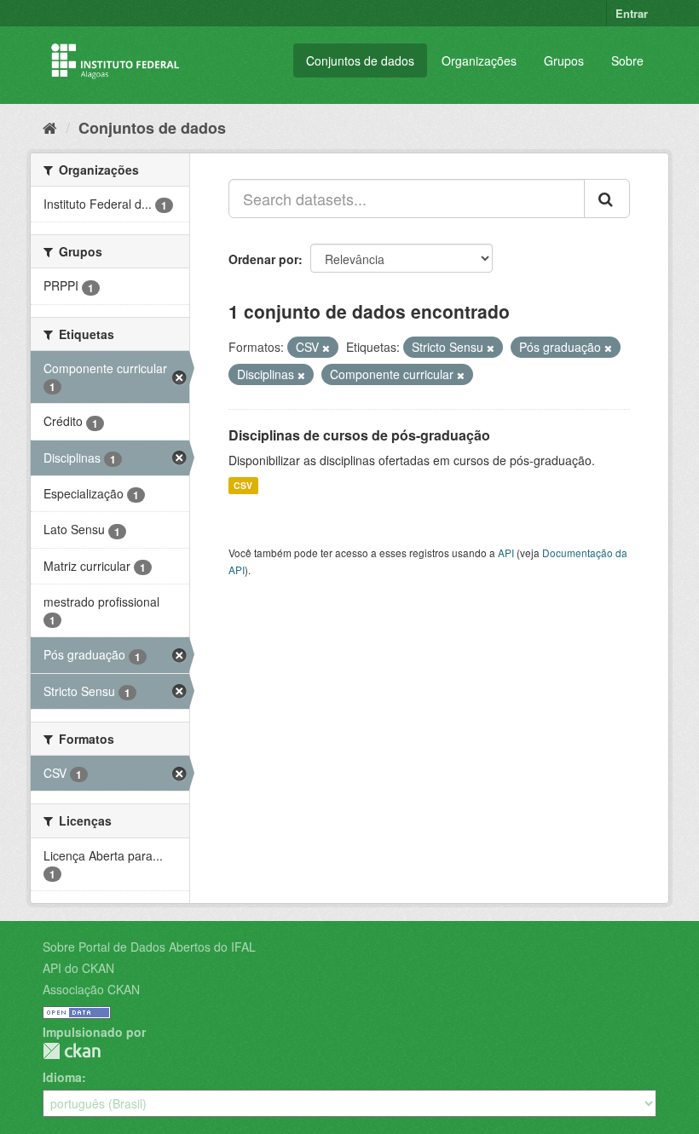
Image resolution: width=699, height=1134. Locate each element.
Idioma (62, 1076)
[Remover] (326, 347)
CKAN (72, 1051)
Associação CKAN (91, 989)
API (506, 552)
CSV (243, 485)
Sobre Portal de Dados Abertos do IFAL (149, 946)
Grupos (564, 60)
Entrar (631, 13)
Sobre (627, 60)
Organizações (479, 60)
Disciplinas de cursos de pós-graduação (359, 435)
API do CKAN (78, 967)
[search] (607, 198)
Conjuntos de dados (360, 60)
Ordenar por (263, 259)
